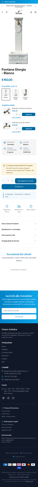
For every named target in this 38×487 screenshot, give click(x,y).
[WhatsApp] (13, 398)
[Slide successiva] (36, 6)
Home (3, 346)
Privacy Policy (6, 411)
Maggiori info (29, 481)
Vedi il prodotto (16, 117)
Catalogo (5, 349)
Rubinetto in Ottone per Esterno (22, 108)
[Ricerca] (6, 12)
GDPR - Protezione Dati (8, 416)
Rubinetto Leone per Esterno (21, 122)
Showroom (5, 355)
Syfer (27, 477)
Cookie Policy (6, 413)
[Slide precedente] (2, 6)
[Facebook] (3, 398)
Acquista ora (19, 186)
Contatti (4, 359)
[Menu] (2, 12)
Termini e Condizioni (7, 424)
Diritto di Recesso (7, 427)
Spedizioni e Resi (6, 430)
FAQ (3, 362)
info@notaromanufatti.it (12, 379)
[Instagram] (8, 398)
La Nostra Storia (7, 352)
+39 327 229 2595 (10, 376)
